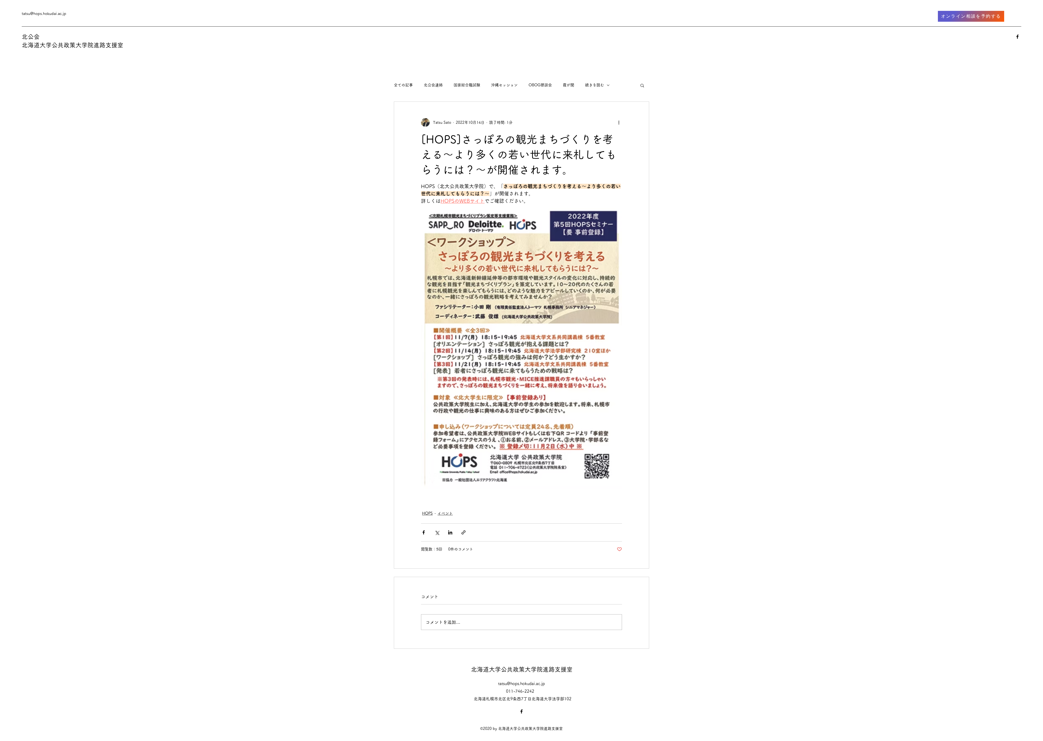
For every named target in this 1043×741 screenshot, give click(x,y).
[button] (642, 85)
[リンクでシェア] (463, 532)
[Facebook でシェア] (423, 532)
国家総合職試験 (467, 85)
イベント (445, 513)
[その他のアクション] (618, 122)
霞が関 (568, 85)
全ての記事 (403, 85)
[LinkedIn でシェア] (450, 532)
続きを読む (594, 85)
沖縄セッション (504, 85)
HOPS (427, 513)
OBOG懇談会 (540, 85)
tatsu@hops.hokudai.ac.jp (44, 13)
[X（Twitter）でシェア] (436, 532)
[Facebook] (1017, 36)
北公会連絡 (433, 85)
